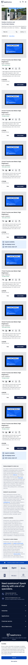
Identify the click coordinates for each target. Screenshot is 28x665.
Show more (23, 27)
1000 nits (15, 474)
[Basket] (23, 2)
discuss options (17, 553)
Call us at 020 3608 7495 (10, 593)
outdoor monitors (7, 543)
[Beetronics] (6, 2)
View (8, 84)
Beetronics (9, 634)
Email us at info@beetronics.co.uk (12, 597)
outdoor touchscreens (18, 543)
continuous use (6, 502)
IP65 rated (20, 477)
